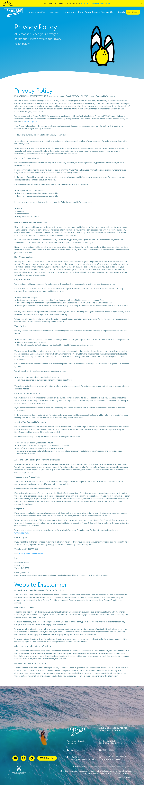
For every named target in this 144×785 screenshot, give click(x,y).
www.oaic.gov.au (31, 121)
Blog (80, 12)
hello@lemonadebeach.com (31, 553)
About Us (40, 12)
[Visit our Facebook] (32, 758)
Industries (68, 12)
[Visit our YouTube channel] (15, 758)
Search (121, 12)
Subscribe (48, 758)
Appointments (92, 12)
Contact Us (107, 12)
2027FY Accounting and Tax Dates (95, 3)
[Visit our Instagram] (23, 758)
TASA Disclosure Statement (121, 777)
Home (30, 12)
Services (54, 12)
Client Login (133, 12)
